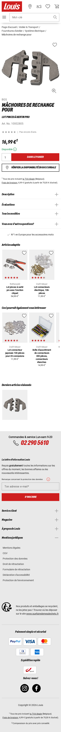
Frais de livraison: (10, 183)
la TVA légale (29, 179)
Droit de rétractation (13, 564)
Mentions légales (11, 547)
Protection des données (15, 558)
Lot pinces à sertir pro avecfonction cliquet (14, 290)
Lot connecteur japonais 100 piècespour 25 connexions (14, 353)
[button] (55, 17)
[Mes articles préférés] (47, 6)
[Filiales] (30, 6)
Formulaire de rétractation (16, 569)
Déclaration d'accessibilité (16, 575)
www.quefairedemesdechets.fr (42, 613)
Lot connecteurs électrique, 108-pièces (42, 290)
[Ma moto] (39, 6)
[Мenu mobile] (4, 17)
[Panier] (56, 6)
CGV (5, 553)
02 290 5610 (34, 443)
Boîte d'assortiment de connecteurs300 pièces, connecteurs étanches (42, 356)
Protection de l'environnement (18, 580)
